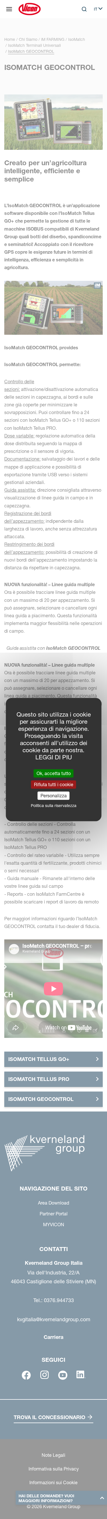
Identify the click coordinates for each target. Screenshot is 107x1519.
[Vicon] (29, 9)
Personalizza (54, 795)
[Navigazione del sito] (9, 9)
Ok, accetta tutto (54, 773)
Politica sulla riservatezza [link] (53, 805)
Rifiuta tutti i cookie (53, 784)
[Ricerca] (80, 32)
